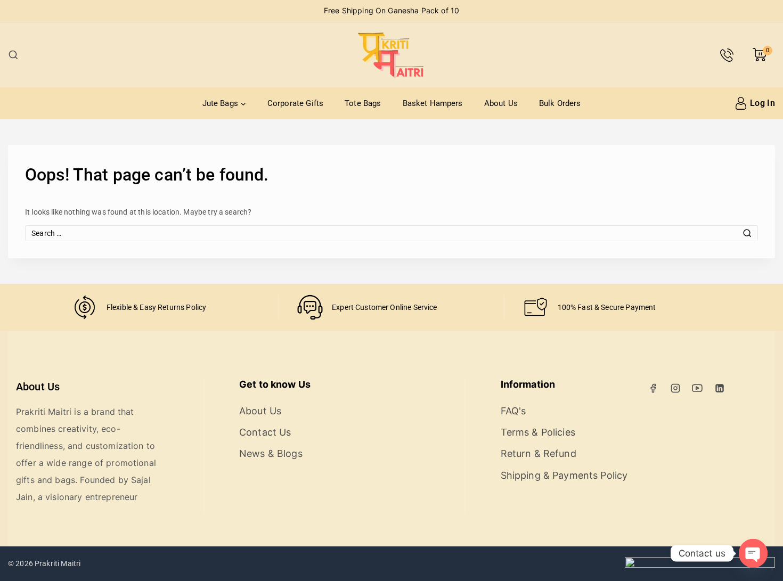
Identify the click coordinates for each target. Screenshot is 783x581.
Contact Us (265, 432)
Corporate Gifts (295, 103)
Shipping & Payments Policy (564, 475)
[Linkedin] (719, 388)
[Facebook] (653, 388)
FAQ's (513, 410)
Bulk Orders (560, 103)
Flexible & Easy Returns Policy (157, 307)
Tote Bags (363, 103)
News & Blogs (271, 453)
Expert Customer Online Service (384, 307)
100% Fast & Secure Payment (607, 307)
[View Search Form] (13, 55)
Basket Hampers (433, 103)
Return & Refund (538, 453)
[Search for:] (391, 233)
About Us (501, 103)
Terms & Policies (538, 432)
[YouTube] (697, 388)
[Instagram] (675, 388)
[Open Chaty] (753, 553)
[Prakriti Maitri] (391, 54)
